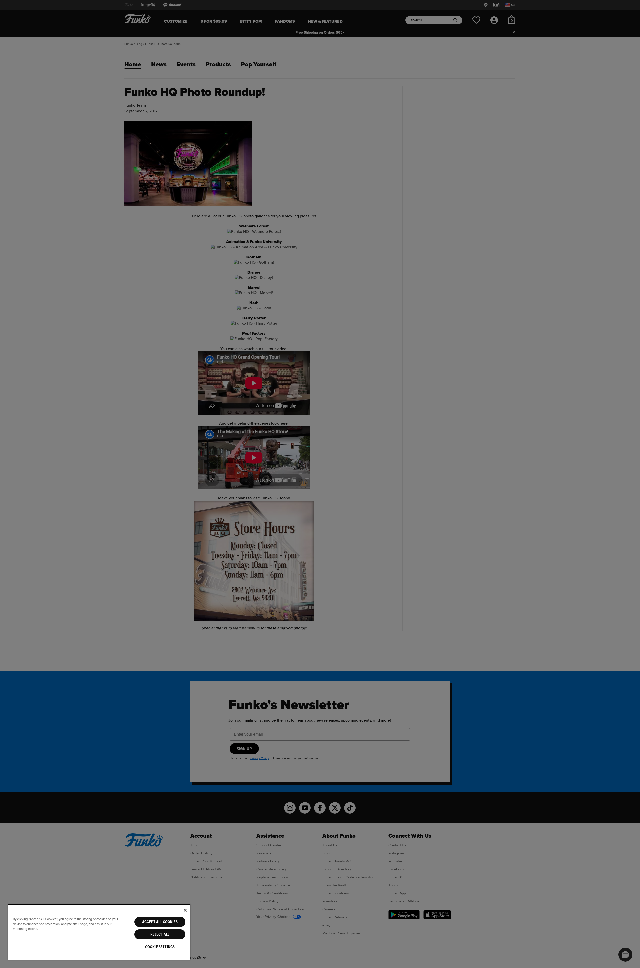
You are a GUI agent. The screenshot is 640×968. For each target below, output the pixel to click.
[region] (99, 932)
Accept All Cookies (160, 921)
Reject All (160, 934)
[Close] (185, 910)
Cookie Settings (160, 946)
